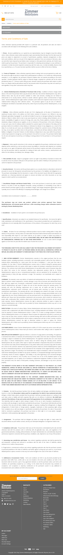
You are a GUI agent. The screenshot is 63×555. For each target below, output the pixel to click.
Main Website (27, 504)
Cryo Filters (46, 510)
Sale (44, 529)
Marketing (26, 500)
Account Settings (6, 544)
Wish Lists (4, 539)
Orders (3, 533)
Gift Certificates (46, 6)
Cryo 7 (25, 488)
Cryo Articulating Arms (49, 514)
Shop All (45, 491)
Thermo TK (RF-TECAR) (49, 493)
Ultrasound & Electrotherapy (50, 496)
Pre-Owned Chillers (48, 522)
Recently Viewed (6, 542)
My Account (34, 6)
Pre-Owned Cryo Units (49, 520)
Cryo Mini (25, 492)
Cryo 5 (25, 494)
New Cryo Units (47, 516)
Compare (57, 6)
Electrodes (46, 498)
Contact (25, 502)
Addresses (4, 537)
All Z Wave (46, 500)
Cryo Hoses (46, 512)
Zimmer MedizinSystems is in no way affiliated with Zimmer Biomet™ (30, 1)
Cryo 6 (25, 490)
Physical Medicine (28, 498)
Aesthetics (26, 496)
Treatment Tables (48, 524)
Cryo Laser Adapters (48, 518)
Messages (4, 535)
